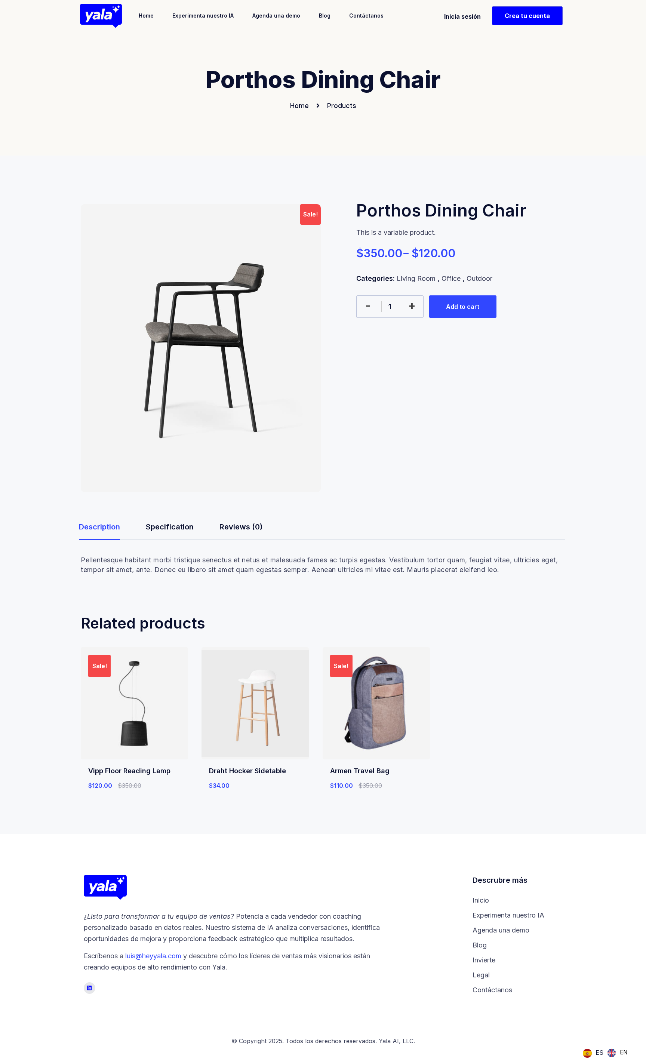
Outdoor (479, 278)
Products (341, 106)
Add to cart (462, 306)
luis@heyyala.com (153, 956)
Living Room (416, 278)
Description (99, 526)
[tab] (99, 529)
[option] (617, 1052)
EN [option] (623, 1052)
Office (451, 278)
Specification (170, 526)
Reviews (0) (240, 526)
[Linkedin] (89, 988)
